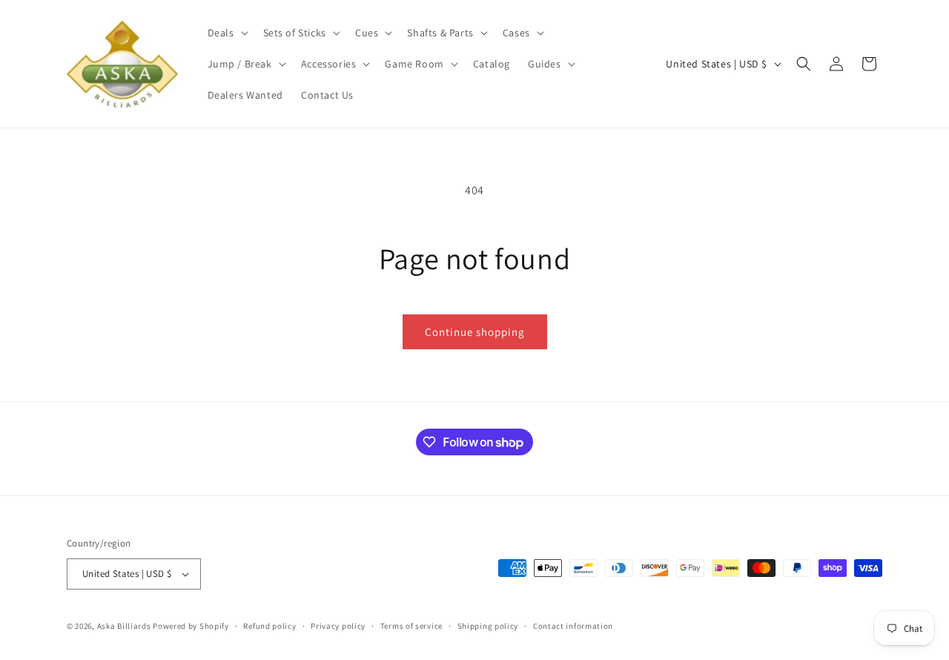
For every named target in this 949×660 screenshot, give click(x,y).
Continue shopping (475, 332)
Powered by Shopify (191, 626)
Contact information (573, 626)
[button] (226, 32)
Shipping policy (488, 626)
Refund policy (269, 626)
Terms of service (411, 626)
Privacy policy (338, 626)
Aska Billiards (124, 626)
